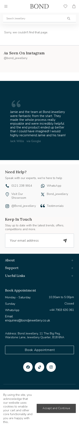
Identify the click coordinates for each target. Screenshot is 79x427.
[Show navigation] (6, 6)
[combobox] (39, 18)
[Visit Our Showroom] (7, 194)
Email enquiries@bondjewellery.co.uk (27, 318)
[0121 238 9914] (7, 186)
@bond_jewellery (23, 206)
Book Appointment (40, 350)
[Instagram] (51, 367)
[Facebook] (28, 367)
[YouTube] (39, 367)
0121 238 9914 (21, 186)
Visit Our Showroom (18, 196)
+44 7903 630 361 (61, 310)
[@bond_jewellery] (7, 206)
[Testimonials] (42, 205)
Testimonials (55, 206)
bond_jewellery (57, 194)
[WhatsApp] (42, 186)
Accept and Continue (56, 408)
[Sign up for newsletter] (65, 240)
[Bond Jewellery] (39, 6)
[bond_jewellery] (42, 194)
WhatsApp (54, 186)
